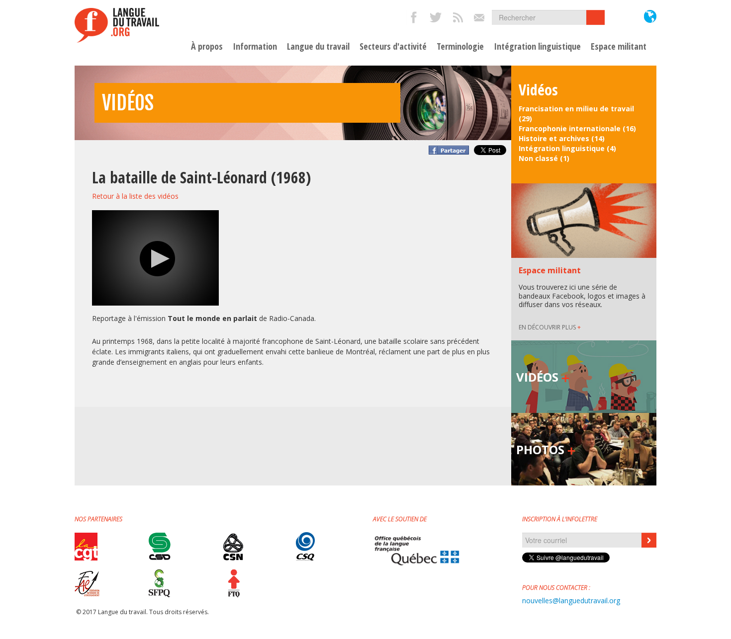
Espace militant (618, 46)
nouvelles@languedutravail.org (571, 600)
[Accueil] (117, 25)
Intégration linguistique (537, 46)
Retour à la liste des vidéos (135, 196)
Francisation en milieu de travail (576, 108)
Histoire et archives (554, 138)
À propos (207, 46)
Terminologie (460, 46)
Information (255, 46)
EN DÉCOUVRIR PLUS (550, 327)
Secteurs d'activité (393, 46)
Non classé (538, 158)
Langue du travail (318, 46)
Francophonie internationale (570, 128)
